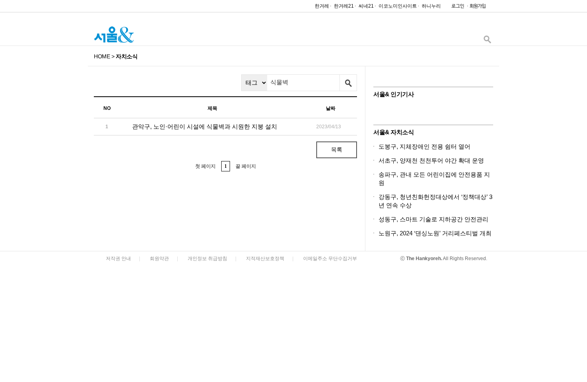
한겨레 (322, 6)
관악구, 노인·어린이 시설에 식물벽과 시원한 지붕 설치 (204, 126)
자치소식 (126, 56)
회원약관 (159, 258)
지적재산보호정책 (265, 258)
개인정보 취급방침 (207, 258)
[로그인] (456, 7)
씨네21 (366, 6)
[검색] (487, 41)
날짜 (330, 108)
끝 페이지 (246, 166)
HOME (102, 56)
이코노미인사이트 (398, 6)
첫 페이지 (205, 166)
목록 (336, 149)
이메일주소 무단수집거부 (330, 258)
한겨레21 (344, 6)
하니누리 (431, 6)
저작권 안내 (118, 258)
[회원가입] (477, 7)
